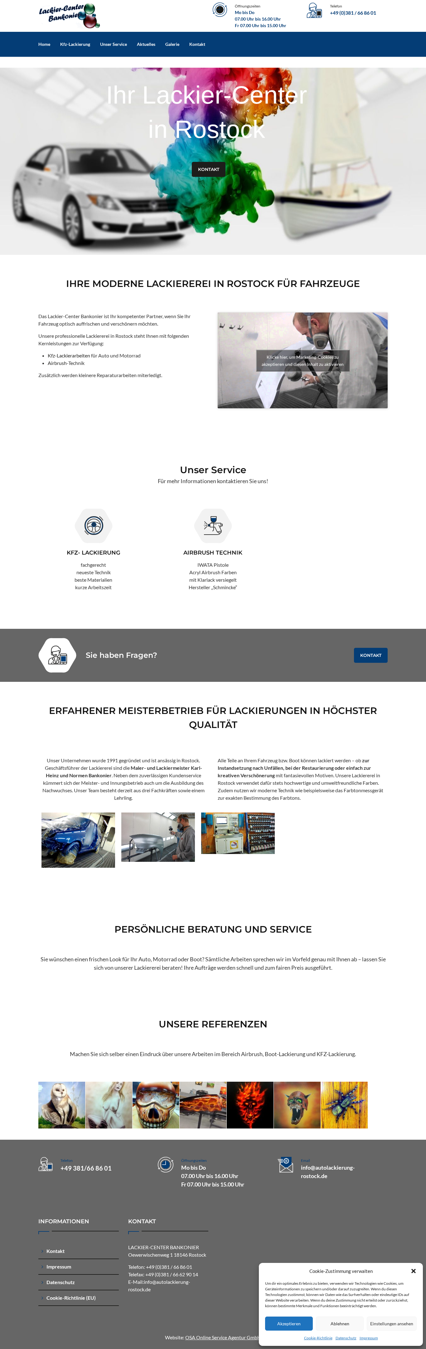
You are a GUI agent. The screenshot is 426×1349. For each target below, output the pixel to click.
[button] (413, 1271)
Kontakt (197, 44)
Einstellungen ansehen (391, 1323)
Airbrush (57, 363)
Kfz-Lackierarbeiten (69, 355)
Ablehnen (340, 1323)
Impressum (369, 1338)
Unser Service (113, 44)
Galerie (172, 44)
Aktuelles (146, 44)
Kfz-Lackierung (75, 44)
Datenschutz (346, 1338)
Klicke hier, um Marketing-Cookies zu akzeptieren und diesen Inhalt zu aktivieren (303, 360)
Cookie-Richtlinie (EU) (71, 1298)
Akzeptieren (289, 1323)
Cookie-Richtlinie (318, 1338)
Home (44, 44)
